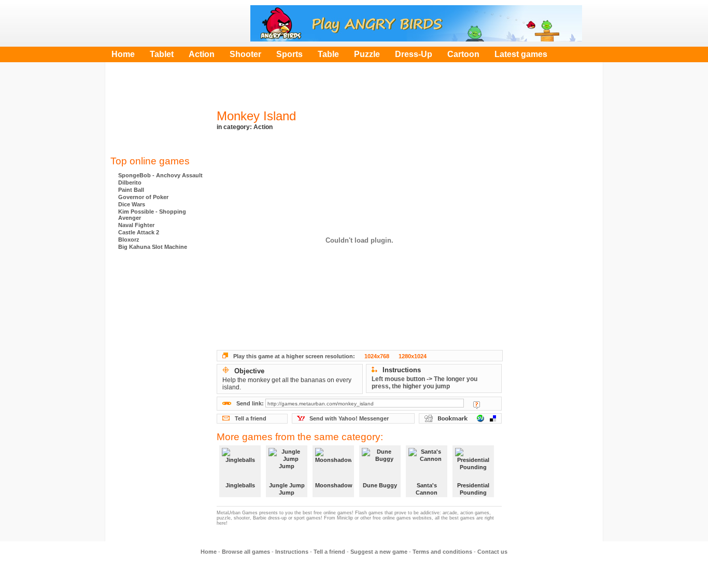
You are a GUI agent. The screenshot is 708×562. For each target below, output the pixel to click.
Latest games (520, 54)
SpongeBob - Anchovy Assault (160, 175)
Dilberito (129, 182)
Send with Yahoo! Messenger (349, 418)
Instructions (291, 552)
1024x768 (376, 356)
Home (123, 54)
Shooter (245, 54)
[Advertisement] (157, 111)
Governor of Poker (143, 197)
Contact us (492, 552)
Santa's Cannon (426, 489)
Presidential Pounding (473, 489)
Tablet (162, 54)
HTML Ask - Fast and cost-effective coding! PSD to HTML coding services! (157, 321)
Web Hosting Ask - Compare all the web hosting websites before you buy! (157, 279)
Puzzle (367, 54)
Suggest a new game (378, 552)
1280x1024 (413, 356)
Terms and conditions (442, 552)
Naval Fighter (136, 225)
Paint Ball (131, 190)
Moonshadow (333, 485)
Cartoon (463, 54)
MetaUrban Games (159, 23)
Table (328, 54)
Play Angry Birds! (416, 23)
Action (202, 54)
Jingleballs (240, 485)
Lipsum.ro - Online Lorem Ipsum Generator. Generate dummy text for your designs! (157, 362)
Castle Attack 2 (138, 232)
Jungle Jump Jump (287, 489)
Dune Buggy (380, 485)
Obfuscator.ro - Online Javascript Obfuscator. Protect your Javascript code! (157, 404)
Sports (289, 54)
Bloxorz (128, 239)
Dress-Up (413, 54)
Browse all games (246, 552)
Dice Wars (131, 204)
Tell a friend (250, 418)
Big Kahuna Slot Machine (152, 247)
